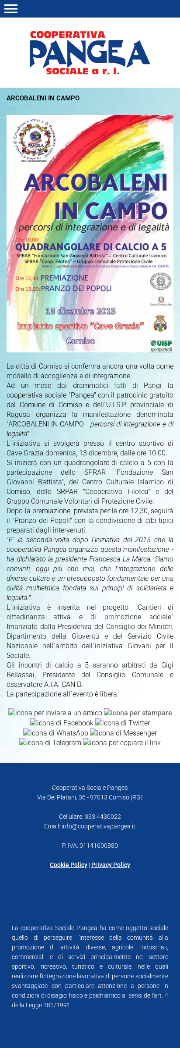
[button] (11, 9)
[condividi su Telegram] (50, 743)
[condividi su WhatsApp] (55, 732)
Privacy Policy (110, 864)
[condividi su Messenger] (123, 732)
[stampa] (138, 712)
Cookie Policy (68, 864)
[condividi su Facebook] (61, 722)
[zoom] (90, 350)
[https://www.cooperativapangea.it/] (90, 52)
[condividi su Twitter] (122, 722)
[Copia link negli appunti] (122, 743)
